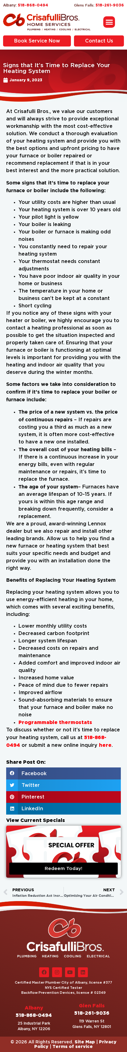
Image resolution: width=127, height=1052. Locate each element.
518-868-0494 (25, 5)
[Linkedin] (83, 972)
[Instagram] (57, 972)
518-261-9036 (99, 5)
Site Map (85, 1041)
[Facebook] (44, 972)
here (105, 745)
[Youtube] (70, 972)
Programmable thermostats (55, 722)
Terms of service (72, 1046)
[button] (109, 22)
